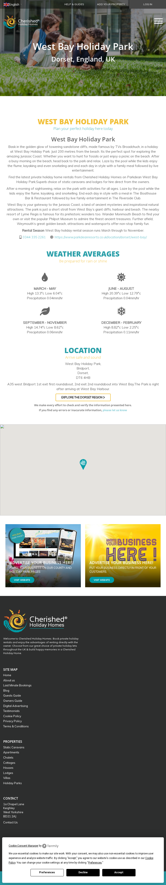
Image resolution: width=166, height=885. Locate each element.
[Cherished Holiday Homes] (24, 20)
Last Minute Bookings (17, 685)
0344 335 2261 (34, 237)
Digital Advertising (15, 706)
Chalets (8, 757)
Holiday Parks (12, 783)
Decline (83, 872)
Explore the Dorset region (82, 397)
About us (9, 680)
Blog (6, 690)
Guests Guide (12, 695)
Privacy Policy (12, 721)
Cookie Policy (12, 716)
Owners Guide (12, 700)
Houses (8, 767)
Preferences (47, 872)
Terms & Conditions (16, 726)
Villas (6, 778)
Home (7, 675)
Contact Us (10, 822)
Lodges (8, 773)
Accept (118, 872)
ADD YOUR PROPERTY (111, 4)
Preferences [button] (95, 862)
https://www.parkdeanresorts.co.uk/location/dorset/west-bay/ (101, 237)
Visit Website (22, 580)
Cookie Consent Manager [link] (23, 845)
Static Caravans (13, 747)
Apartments (11, 752)
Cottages (9, 762)
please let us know (115, 410)
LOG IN (147, 4)
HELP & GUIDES (74, 4)
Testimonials (11, 711)
